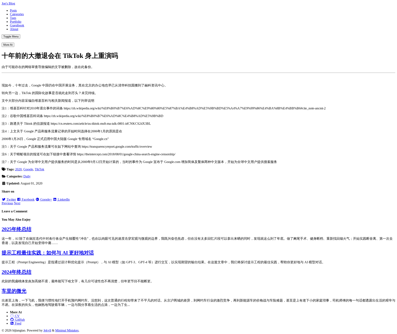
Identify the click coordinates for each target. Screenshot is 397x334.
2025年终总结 (16, 229)
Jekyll (47, 330)
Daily (27, 176)
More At (8, 44)
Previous (7, 203)
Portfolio (15, 21)
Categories (17, 14)
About (14, 29)
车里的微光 (14, 291)
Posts (13, 10)
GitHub (19, 319)
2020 (18, 169)
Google (28, 169)
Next (17, 203)
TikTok (39, 169)
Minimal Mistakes (67, 330)
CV (17, 316)
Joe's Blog (8, 3)
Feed (17, 323)
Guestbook (17, 25)
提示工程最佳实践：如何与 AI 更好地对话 (48, 252)
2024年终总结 (16, 272)
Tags (13, 18)
